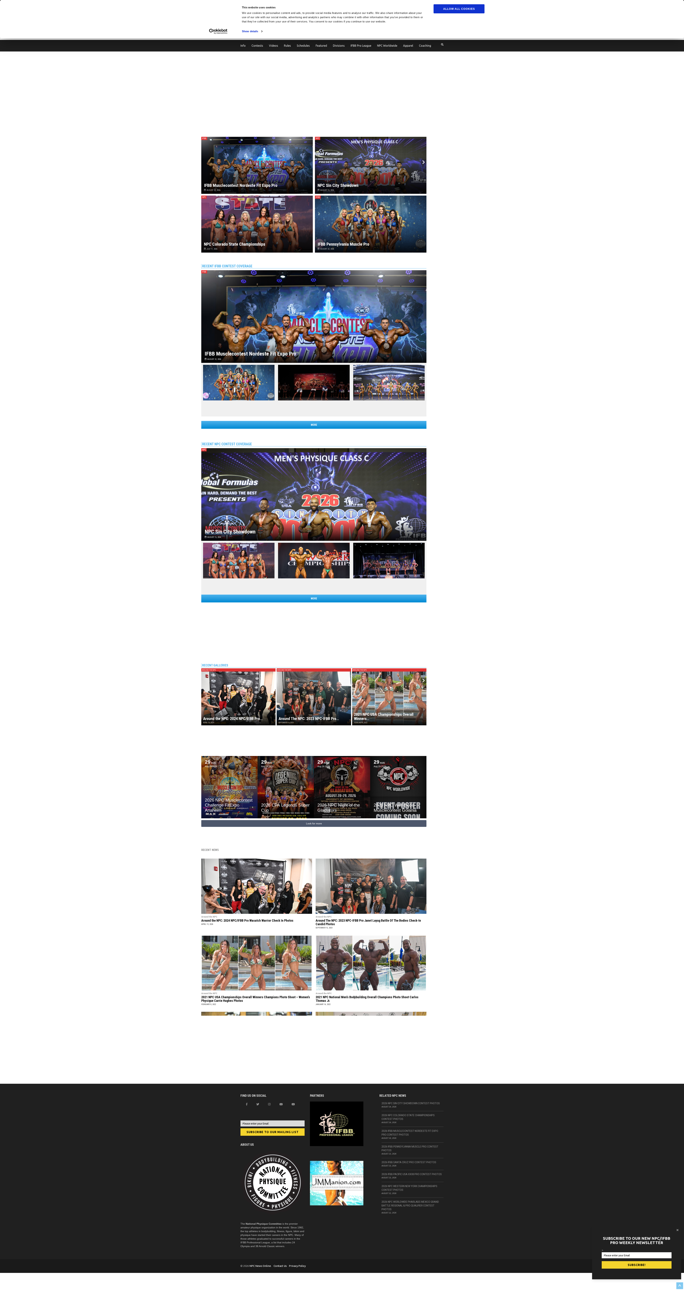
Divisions (339, 45)
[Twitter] (257, 1104)
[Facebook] (246, 1104)
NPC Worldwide (387, 45)
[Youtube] (293, 1104)
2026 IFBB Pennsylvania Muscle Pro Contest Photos (410, 1148)
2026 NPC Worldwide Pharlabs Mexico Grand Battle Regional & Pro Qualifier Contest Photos (410, 1205)
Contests (257, 45)
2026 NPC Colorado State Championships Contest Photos (408, 1117)
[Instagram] (269, 1104)
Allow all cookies (459, 8)
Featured (321, 45)
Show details (250, 31)
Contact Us (280, 1265)
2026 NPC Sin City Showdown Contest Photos (411, 1103)
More (314, 424)
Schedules (303, 45)
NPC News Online (260, 1265)
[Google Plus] (281, 1104)
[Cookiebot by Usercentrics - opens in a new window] (218, 31)
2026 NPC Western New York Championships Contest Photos (409, 1188)
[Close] (677, 1230)
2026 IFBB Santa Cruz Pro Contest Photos (409, 1162)
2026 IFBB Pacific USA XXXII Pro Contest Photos (412, 1174)
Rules (287, 45)
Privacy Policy (297, 1265)
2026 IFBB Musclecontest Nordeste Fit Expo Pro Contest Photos (410, 1133)
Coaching (425, 45)
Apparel (408, 45)
